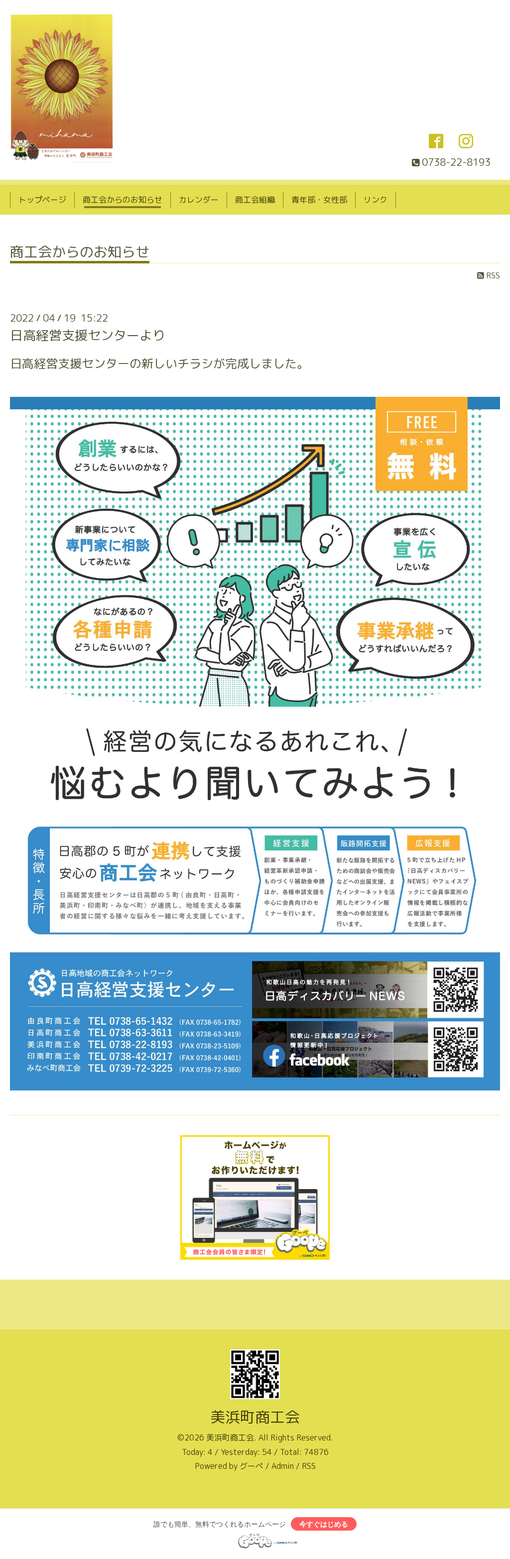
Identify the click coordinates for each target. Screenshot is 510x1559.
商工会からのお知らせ (122, 199)
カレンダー (199, 199)
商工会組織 (255, 199)
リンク (375, 199)
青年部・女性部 (319, 199)
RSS (492, 275)
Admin (282, 1465)
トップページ (42, 199)
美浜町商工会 (255, 1417)
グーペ (251, 1465)
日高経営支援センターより (87, 335)
